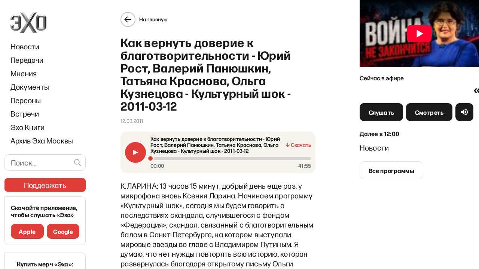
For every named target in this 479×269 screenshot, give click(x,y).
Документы (29, 87)
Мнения (23, 73)
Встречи (24, 113)
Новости (24, 46)
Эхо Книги (27, 127)
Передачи (26, 60)
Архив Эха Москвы (41, 140)
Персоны (25, 100)
